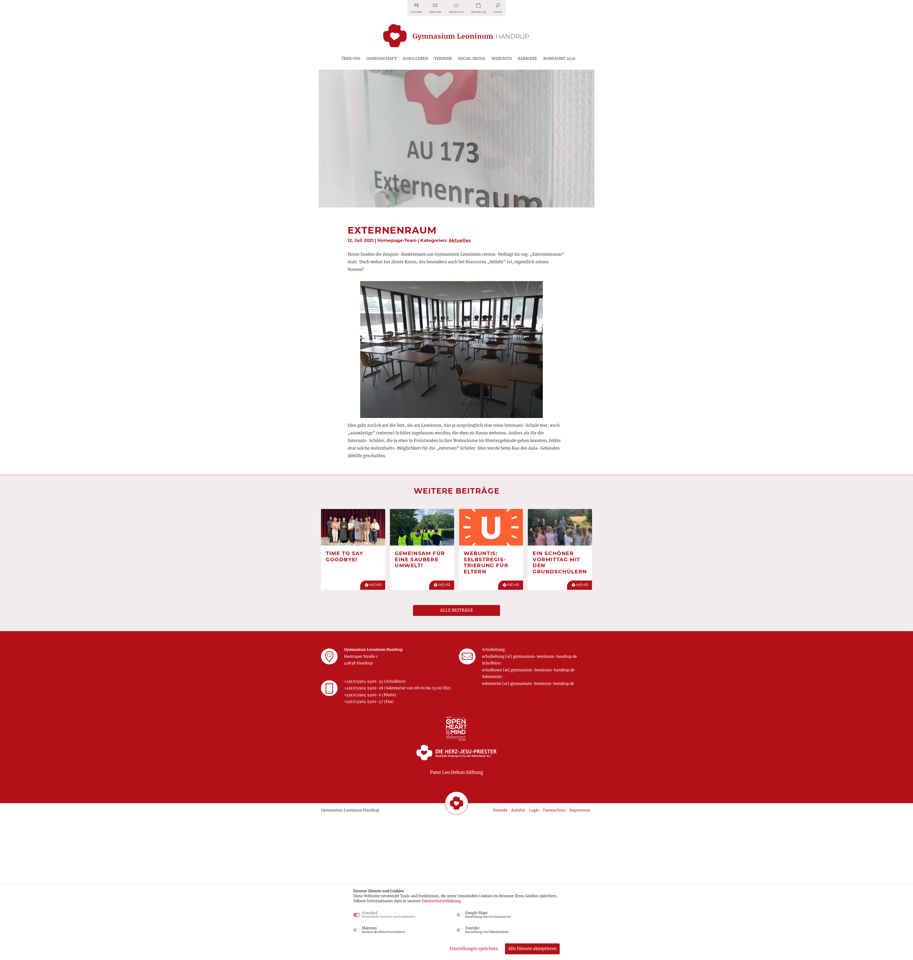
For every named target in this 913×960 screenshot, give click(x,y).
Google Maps (488, 914)
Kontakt (500, 810)
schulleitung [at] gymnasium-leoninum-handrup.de (529, 656)
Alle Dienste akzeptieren (532, 948)
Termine (443, 58)
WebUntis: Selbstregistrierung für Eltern (486, 562)
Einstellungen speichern (474, 948)
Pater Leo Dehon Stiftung (456, 772)
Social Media (471, 58)
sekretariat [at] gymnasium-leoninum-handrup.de (528, 683)
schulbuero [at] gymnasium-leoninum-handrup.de (528, 670)
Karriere (527, 58)
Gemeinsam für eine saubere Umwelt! (420, 559)
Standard (388, 914)
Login (534, 810)
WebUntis (501, 58)
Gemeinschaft (381, 58)
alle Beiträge (456, 610)
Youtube (487, 929)
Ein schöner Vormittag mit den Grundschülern (560, 562)
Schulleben (415, 58)
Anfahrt (518, 810)
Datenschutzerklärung (441, 901)
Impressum (579, 810)
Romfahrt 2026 (559, 58)
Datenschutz (554, 810)
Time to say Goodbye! (344, 556)
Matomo (383, 929)
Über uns (350, 58)
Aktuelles (460, 240)
